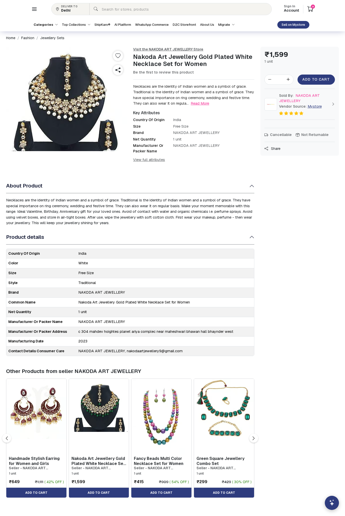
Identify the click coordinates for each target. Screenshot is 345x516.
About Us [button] (207, 24)
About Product (24, 185)
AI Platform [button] (122, 24)
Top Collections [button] (74, 24)
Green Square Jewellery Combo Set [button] (220, 461)
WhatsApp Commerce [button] (152, 24)
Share (275, 148)
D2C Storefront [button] (184, 24)
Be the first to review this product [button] (163, 72)
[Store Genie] (332, 503)
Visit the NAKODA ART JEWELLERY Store (168, 49)
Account (291, 9)
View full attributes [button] (149, 159)
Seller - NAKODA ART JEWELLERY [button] (27, 468)
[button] (34, 9)
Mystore (315, 106)
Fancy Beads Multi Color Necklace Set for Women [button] (158, 461)
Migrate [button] (224, 24)
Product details (25, 236)
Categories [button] (44, 24)
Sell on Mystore (293, 24)
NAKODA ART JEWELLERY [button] (299, 98)
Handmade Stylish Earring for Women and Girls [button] (34, 461)
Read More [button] (200, 103)
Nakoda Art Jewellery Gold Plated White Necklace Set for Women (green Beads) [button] (98, 461)
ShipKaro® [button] (102, 24)
